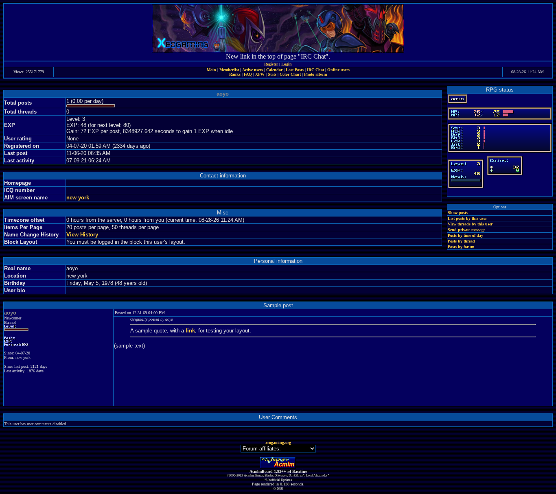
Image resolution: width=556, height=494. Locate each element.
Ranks (235, 74)
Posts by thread (461, 241)
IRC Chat (315, 70)
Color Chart (290, 74)
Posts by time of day (465, 235)
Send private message (466, 229)
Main (211, 70)
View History (82, 235)
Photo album (315, 74)
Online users (338, 70)
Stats (272, 74)
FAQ (248, 74)
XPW (260, 74)
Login (286, 64)
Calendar (274, 70)
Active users (252, 70)
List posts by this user (467, 218)
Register (271, 64)
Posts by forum (461, 247)
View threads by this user (470, 224)
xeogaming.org (278, 442)
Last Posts (295, 70)
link (190, 331)
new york (77, 198)
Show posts (458, 212)
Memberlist (229, 70)
